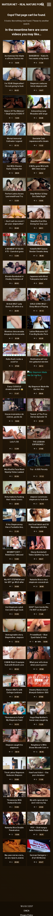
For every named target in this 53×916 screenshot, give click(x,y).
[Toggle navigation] (49, 4)
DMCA (26, 911)
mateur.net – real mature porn (16, 4)
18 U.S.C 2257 (26, 906)
